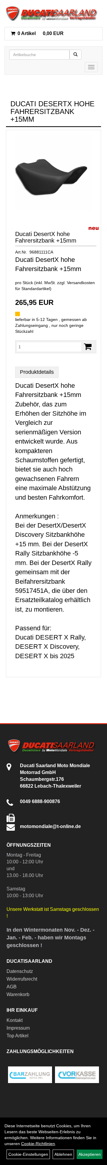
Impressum (18, 1028)
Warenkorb (18, 994)
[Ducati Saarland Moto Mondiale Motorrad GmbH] (53, 13)
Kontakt (15, 1020)
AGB (12, 986)
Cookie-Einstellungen (28, 1154)
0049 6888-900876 (40, 801)
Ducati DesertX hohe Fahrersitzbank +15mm (45, 237)
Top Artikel (18, 1035)
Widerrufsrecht (22, 979)
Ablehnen (63, 1154)
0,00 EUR (41, 33)
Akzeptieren (89, 1154)
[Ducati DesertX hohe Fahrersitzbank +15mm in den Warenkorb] (88, 346)
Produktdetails (37, 372)
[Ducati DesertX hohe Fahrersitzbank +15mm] (53, 172)
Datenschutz (20, 971)
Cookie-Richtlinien (38, 1143)
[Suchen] (75, 55)
